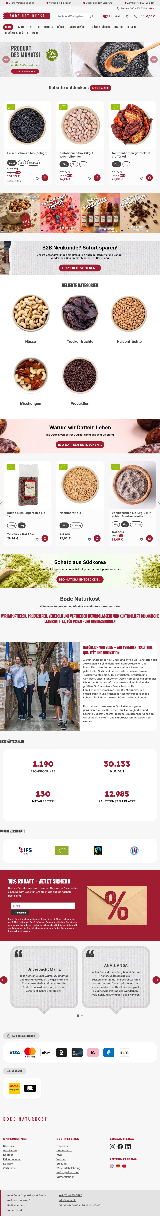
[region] (80, 59)
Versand (61, 1159)
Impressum (63, 1146)
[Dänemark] (124, 1166)
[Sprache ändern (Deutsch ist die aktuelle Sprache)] (151, 8)
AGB (59, 1154)
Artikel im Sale (100, 88)
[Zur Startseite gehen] (26, 15)
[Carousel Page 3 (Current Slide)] (78, 73)
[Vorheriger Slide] (6, 59)
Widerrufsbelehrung (68, 1168)
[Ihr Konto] (135, 16)
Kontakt (8, 1154)
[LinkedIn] (128, 1146)
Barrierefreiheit (65, 1176)
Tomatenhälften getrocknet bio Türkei (131, 154)
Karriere (8, 1163)
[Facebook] (120, 1146)
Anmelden (20, 912)
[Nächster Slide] (154, 59)
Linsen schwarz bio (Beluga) (27, 153)
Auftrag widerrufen (67, 1172)
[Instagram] (112, 1146)
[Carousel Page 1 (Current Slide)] (78, 1015)
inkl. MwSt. (112, 16)
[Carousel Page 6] (90, 73)
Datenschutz (64, 1150)
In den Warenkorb (45, 177)
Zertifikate (9, 1168)
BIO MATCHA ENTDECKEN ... (80, 579)
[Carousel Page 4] (82, 73)
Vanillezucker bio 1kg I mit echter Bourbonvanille (131, 514)
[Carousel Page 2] (74, 73)
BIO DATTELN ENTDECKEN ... (80, 445)
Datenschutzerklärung (19, 931)
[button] (112, 1166)
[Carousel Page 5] (86, 73)
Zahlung (61, 1163)
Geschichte (10, 1150)
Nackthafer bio (70, 513)
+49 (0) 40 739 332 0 (70, 1195)
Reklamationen (12, 1159)
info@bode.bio (67, 1200)
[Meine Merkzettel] (127, 16)
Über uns (8, 1146)
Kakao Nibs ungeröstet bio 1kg (26, 514)
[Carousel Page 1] (69, 73)
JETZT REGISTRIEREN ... (80, 268)
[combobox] (75, 16)
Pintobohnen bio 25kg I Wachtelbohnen (76, 154)
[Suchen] (91, 16)
